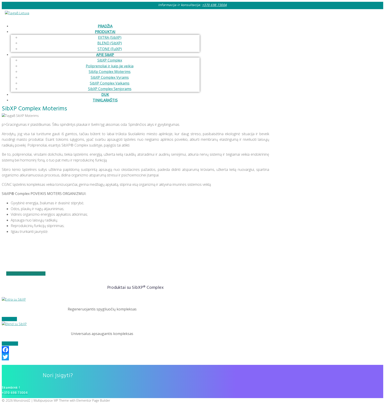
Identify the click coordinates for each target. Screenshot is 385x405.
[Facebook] (135, 349)
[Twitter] (135, 356)
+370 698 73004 (214, 5)
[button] (25, 273)
